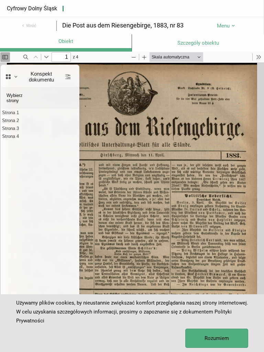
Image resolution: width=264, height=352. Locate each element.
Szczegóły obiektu (198, 43)
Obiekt (65, 41)
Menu (223, 26)
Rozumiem (217, 338)
